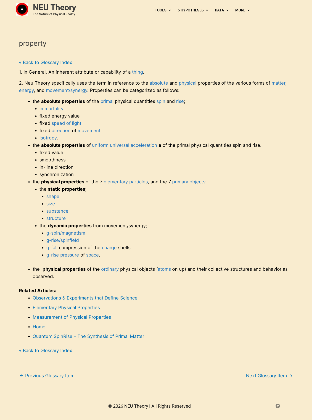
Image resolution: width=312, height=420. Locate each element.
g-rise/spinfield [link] (62, 240)
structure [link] (56, 218)
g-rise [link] (52, 255)
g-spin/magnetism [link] (65, 233)
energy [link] (26, 90)
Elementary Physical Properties (66, 307)
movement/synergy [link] (66, 90)
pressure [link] (69, 255)
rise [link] (180, 101)
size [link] (50, 203)
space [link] (92, 255)
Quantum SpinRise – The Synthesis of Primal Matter (88, 336)
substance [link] (57, 211)
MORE (240, 10)
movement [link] (89, 130)
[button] (162, 10)
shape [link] (52, 196)
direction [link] (61, 130)
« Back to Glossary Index (45, 62)
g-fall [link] (52, 247)
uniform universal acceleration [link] (124, 145)
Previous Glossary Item (46, 375)
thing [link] (137, 72)
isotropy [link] (48, 138)
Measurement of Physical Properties (72, 317)
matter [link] (278, 83)
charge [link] (109, 247)
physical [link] (187, 83)
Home (39, 326)
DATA (219, 10)
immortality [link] (51, 108)
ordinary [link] (110, 269)
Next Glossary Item (269, 375)
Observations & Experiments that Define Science (85, 298)
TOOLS (161, 10)
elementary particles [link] (126, 182)
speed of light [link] (66, 123)
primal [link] (107, 101)
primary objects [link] (188, 182)
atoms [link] (164, 269)
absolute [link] (159, 83)
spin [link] (160, 101)
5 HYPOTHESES (191, 10)
